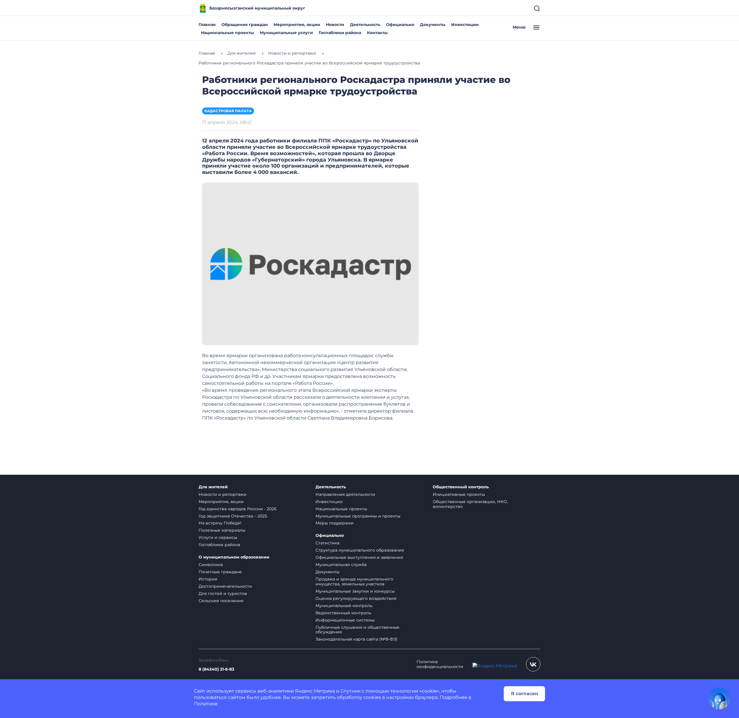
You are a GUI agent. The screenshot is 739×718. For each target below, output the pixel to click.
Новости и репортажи (223, 494)
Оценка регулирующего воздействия (356, 598)
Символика (211, 564)
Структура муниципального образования (360, 550)
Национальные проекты (227, 32)
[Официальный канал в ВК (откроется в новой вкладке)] (533, 664)
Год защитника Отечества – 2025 (233, 516)
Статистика (327, 543)
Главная (207, 24)
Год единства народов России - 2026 (238, 508)
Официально (400, 24)
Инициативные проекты (459, 494)
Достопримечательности (225, 586)
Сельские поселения (221, 600)
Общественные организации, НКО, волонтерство (470, 504)
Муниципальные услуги (286, 32)
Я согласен (524, 693)
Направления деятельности (345, 494)
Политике (206, 703)
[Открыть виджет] (719, 698)
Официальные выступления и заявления (359, 557)
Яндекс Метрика (315, 691)
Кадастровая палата (228, 111)
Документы (432, 24)
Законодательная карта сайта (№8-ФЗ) (357, 639)
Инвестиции (465, 24)
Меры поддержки (335, 523)
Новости (335, 24)
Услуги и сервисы (218, 537)
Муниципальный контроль (344, 605)
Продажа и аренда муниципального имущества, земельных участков (354, 581)
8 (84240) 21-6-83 (216, 669)
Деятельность (365, 24)
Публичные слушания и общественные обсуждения (358, 630)
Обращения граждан (244, 24)
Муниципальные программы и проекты (358, 516)
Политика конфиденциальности (440, 664)
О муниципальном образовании (234, 557)
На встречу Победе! (220, 523)
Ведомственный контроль (343, 612)
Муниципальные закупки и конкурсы (355, 591)
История (208, 579)
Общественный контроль (461, 487)
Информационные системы (345, 620)
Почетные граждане (220, 571)
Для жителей (213, 487)
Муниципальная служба (341, 564)
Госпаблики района (340, 32)
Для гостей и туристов (223, 593)
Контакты (377, 32)
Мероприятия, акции (297, 24)
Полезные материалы (222, 530)
